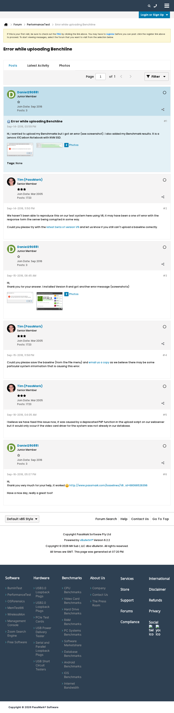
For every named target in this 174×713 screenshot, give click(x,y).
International (159, 578)
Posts (13, 65)
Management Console (16, 623)
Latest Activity (38, 65)
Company (99, 588)
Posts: (21, 110)
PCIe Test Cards (42, 619)
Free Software (17, 642)
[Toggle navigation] (167, 5)
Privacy (154, 611)
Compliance (130, 621)
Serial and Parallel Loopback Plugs (43, 648)
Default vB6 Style (20, 519)
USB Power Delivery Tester (43, 632)
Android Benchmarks (72, 664)
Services (127, 578)
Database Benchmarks (72, 653)
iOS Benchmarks (72, 675)
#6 (165, 474)
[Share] (163, 109)
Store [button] (71, 6)
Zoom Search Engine (16, 633)
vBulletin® (86, 540)
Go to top (160, 519)
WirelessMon (16, 614)
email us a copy (99, 362)
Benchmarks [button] (43, 6)
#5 (165, 415)
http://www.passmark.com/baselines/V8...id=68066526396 (108, 485)
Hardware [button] (25, 6)
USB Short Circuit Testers (43, 665)
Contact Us (140, 519)
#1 (165, 121)
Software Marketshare (72, 643)
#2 (165, 208)
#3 (165, 275)
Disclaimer (157, 589)
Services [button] (59, 6)
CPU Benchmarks (72, 590)
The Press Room (99, 603)
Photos (64, 65)
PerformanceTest (19, 594)
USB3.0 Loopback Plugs (43, 592)
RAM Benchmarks (72, 622)
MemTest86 (15, 608)
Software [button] (9, 6)
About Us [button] (98, 6)
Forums (112, 6)
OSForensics (16, 601)
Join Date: (23, 106)
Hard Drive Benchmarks (72, 611)
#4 (165, 355)
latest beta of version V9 (62, 227)
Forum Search (106, 519)
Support (83, 6)
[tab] (13, 65)
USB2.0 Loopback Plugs (43, 606)
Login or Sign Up (152, 15)
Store (125, 589)
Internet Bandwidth (71, 685)
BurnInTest (14, 588)
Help (124, 519)
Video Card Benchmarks (72, 600)
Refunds (155, 600)
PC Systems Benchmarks (72, 632)
